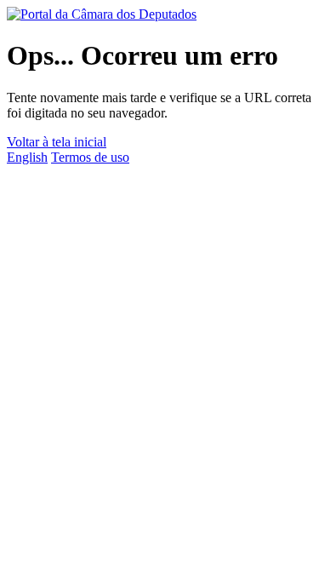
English (27, 157)
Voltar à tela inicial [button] (56, 142)
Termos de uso (90, 157)
